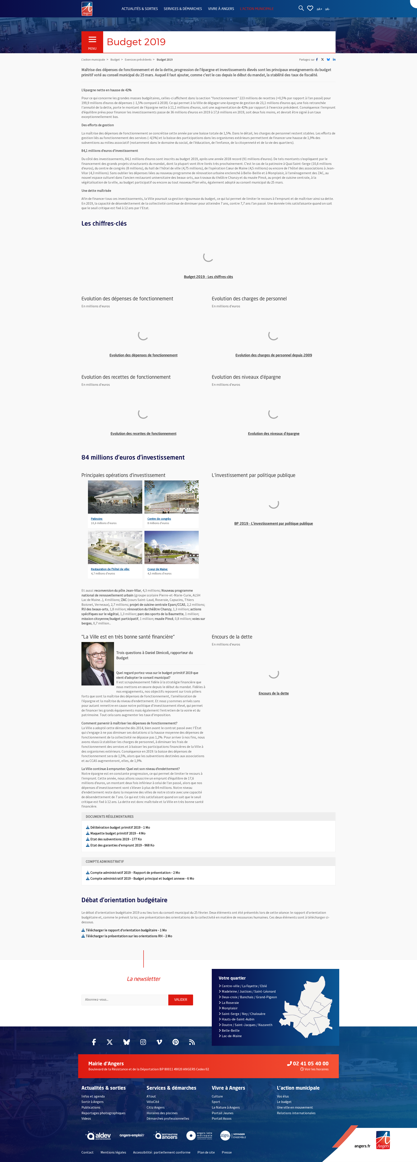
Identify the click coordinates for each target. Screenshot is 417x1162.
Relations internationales (296, 1113)
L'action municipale (257, 9)
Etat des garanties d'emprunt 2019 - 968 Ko (122, 845)
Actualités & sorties (140, 9)
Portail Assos (222, 1118)
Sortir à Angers (92, 1101)
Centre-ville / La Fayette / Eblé (244, 986)
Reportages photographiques (103, 1113)
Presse (227, 1152)
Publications (90, 1107)
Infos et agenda (93, 1096)
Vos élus (283, 1096)
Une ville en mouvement (295, 1107)
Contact (87, 1152)
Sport (216, 1101)
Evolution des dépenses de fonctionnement (155, 355)
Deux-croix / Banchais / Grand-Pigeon (249, 997)
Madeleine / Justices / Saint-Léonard (249, 991)
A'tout (151, 1096)
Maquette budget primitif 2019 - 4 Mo (118, 833)
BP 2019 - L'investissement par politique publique (283, 524)
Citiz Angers (156, 1107)
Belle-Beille (231, 1030)
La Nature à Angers (226, 1107)
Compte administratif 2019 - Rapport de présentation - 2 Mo (135, 872)
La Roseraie (230, 1002)
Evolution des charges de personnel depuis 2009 (283, 355)
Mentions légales (113, 1152)
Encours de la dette (295, 693)
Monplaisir (230, 1008)
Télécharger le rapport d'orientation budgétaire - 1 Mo (126, 930)
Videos (86, 1118)
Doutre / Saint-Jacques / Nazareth (247, 1025)
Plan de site (206, 1152)
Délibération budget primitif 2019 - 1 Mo (120, 827)
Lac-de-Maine (232, 1036)
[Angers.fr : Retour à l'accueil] (87, 8)
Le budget (284, 1101)
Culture (217, 1096)
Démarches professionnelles (168, 1118)
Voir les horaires (317, 1069)
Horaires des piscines (162, 1113)
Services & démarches (183, 9)
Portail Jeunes (222, 1113)
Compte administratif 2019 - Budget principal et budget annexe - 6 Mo (142, 878)
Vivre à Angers (221, 9)
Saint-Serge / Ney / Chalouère (243, 1013)
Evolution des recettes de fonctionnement (156, 434)
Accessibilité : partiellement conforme (161, 1152)
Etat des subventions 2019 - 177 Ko (116, 839)
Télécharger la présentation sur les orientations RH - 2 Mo (129, 936)
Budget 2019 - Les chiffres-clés (231, 277)
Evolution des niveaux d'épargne (290, 434)
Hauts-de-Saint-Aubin (238, 1019)
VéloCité (153, 1101)
